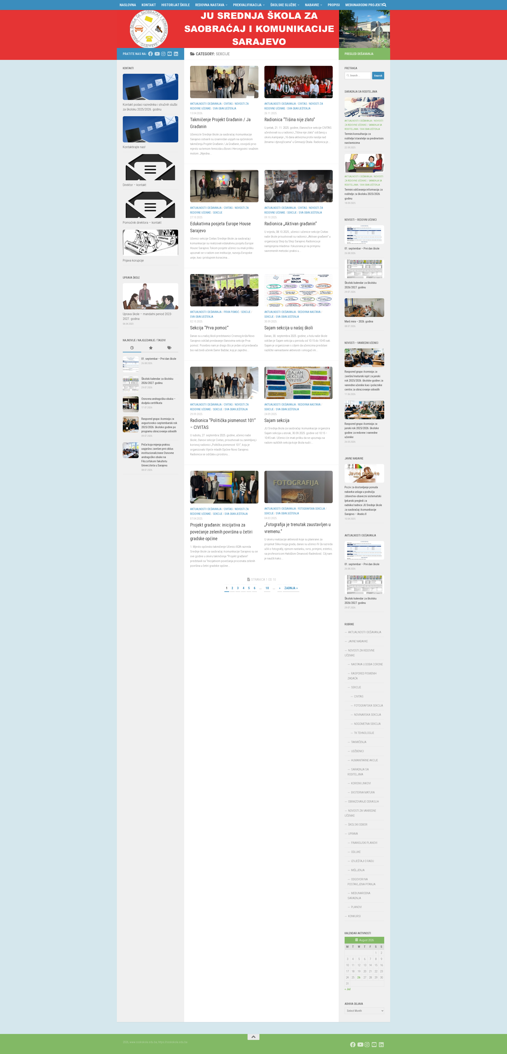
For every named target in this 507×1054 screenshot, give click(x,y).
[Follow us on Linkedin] (175, 53)
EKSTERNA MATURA (363, 792)
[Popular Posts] (150, 348)
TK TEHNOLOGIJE (364, 733)
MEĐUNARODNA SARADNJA (359, 895)
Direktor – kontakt (134, 185)
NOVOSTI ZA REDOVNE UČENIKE (360, 653)
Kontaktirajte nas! (134, 147)
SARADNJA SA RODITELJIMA (358, 772)
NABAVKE (312, 5)
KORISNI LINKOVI (361, 783)
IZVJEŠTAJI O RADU (362, 861)
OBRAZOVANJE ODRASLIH (363, 801)
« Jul (348, 989)
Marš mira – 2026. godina (359, 321)
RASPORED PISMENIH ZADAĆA (362, 676)
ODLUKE (356, 852)
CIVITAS (228, 103)
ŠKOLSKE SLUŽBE (283, 5)
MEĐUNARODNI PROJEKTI (364, 5)
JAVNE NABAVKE (358, 641)
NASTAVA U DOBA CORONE (367, 664)
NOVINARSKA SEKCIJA (367, 714)
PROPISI (334, 5)
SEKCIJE (217, 212)
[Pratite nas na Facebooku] (150, 53)
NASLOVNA (128, 5)
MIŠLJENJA (358, 870)
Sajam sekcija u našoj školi (288, 328)
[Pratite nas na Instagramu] (163, 53)
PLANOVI (356, 907)
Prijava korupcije (133, 260)
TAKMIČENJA (358, 742)
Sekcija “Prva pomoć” (209, 328)
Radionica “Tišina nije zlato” (289, 119)
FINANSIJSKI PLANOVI (364, 843)
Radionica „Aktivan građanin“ (290, 223)
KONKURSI (354, 916)
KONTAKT (149, 5)
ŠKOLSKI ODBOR (357, 824)
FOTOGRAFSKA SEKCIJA (311, 508)
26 (358, 977)
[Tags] (169, 348)
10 (267, 588)
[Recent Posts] (132, 348)
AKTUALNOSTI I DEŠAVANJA (206, 103)
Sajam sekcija (277, 420)
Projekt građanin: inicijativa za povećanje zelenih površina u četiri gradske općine (221, 531)
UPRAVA (353, 833)
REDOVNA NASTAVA (209, 5)
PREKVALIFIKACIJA (247, 5)
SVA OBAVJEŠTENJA (224, 108)
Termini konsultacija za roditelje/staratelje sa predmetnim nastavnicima (364, 138)
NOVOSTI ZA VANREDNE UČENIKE (360, 813)
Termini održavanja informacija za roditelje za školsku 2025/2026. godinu (364, 194)
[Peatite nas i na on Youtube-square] (169, 53)
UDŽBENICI (357, 751)
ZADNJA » (291, 588)
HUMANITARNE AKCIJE (364, 760)
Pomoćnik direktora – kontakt (142, 222)
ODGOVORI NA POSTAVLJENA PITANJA (361, 882)
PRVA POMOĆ (231, 312)
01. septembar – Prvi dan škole (158, 359)
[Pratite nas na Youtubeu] (156, 53)
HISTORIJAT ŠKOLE (175, 5)
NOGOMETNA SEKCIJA (367, 724)
